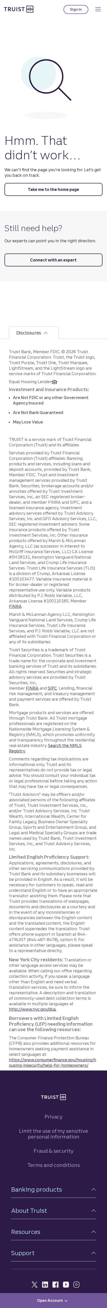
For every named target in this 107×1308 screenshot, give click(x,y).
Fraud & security (53, 1151)
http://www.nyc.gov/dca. (32, 1009)
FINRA (15, 606)
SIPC (52, 688)
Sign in (79, 10)
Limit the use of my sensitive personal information (53, 1134)
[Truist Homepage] (18, 8)
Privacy (53, 1117)
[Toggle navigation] (98, 9)
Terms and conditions (53, 1165)
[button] (53, 1189)
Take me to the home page (53, 189)
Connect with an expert (53, 259)
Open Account (50, 1300)
